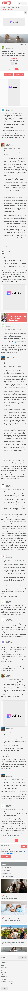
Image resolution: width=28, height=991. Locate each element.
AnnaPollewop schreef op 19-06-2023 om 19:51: (14, 489)
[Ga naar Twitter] (22, 957)
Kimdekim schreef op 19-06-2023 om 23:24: (13, 779)
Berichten (3, 972)
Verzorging (10, 314)
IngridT (8, 144)
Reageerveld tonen (6, 856)
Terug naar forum (6, 867)
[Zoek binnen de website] (19, 3)
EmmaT (8, 325)
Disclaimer (3, 979)
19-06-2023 (8, 110)
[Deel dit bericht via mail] (16, 63)
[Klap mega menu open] (25, 3)
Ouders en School (16, 7)
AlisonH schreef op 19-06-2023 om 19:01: (13, 329)
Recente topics (6, 870)
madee (8, 47)
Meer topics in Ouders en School (10, 873)
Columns (3, 969)
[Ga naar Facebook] (19, 957)
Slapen (3, 895)
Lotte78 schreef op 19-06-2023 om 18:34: (13, 256)
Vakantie (4, 940)
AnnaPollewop (10, 357)
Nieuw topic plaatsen (7, 876)
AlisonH (8, 251)
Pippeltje (8, 675)
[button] (14, 58)
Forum (8, 7)
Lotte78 (8, 109)
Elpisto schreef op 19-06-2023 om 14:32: (13, 148)
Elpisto (8, 556)
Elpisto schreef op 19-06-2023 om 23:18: (13, 732)
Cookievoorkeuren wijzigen (7, 983)
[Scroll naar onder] (25, 12)
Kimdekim (8, 601)
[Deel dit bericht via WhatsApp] (12, 63)
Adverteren (4, 970)
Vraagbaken (4, 967)
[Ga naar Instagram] (25, 957)
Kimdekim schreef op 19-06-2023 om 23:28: (13, 679)
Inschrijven (4, 988)
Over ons (3, 974)
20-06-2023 (8, 642)
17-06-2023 (8, 48)
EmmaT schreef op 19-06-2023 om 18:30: (13, 113)
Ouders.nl (4, 957)
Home (3, 7)
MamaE (8, 641)
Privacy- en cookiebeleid (7, 981)
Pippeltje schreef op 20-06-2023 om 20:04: (13, 809)
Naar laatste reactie (19, 74)
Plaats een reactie (8, 74)
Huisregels (3, 978)
